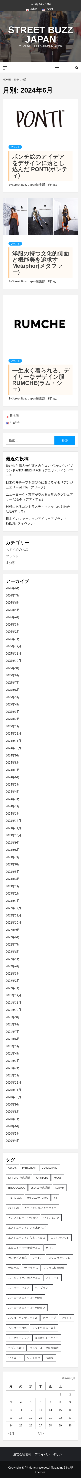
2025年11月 (13, 653)
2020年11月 (13, 1090)
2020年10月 (13, 1097)
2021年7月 (13, 1032)
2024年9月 (13, 755)
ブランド (15, 147)
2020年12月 (13, 1082)
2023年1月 (13, 901)
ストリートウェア (18, 1287)
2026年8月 (13, 588)
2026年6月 (13, 602)
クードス (37, 1257)
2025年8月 (13, 675)
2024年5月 (13, 784)
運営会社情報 (22, 1454)
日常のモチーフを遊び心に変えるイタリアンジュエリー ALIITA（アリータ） (39, 484)
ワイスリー (14, 1358)
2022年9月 (13, 930)
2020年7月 (13, 1119)
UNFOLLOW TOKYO (37, 1197)
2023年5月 (13, 872)
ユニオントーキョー (47, 1338)
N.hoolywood (16, 1187)
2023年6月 (13, 864)
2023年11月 (13, 828)
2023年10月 (13, 835)
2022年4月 (13, 966)
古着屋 (49, 1358)
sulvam (59, 1187)
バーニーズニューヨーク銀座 (25, 1298)
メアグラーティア (18, 1338)
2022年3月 (13, 973)
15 (60, 1410)
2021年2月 (13, 1068)
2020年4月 (13, 1141)
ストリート (52, 1277)
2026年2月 (13, 632)
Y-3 (55, 1197)
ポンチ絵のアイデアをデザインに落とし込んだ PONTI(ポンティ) (40, 166)
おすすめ (13, 1207)
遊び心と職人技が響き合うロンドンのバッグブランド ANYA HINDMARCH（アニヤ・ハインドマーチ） (39, 470)
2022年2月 (13, 981)
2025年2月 (13, 719)
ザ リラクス (31, 1267)
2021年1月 (13, 1075)
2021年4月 (13, 1053)
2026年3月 (13, 624)
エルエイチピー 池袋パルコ (24, 1247)
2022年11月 (13, 915)
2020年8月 (13, 1111)
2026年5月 (13, 610)
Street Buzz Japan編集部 (29, 184)
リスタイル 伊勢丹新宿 (44, 1348)
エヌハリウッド (60, 1237)
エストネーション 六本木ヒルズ (27, 1227)
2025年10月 (13, 661)
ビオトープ (49, 1318)
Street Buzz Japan (40, 35)
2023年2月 (13, 893)
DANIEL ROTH (29, 1167)
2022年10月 (13, 922)
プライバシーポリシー (50, 1454)
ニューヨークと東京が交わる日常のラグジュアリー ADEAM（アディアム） (39, 496)
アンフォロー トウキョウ (23, 1217)
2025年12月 (13, 646)
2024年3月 (13, 799)
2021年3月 (13, 1061)
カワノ (50, 1247)
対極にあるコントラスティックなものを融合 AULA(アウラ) (38, 509)
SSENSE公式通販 (40, 1187)
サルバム (13, 1267)
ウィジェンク (51, 1217)
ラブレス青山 (16, 1348)
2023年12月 (13, 821)
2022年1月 (13, 988)
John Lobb (41, 1177)
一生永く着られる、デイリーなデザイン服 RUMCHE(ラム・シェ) (41, 379)
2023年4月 (13, 879)
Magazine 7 (58, 1467)
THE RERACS (15, 1197)
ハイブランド (43, 1287)
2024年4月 (13, 792)
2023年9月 (13, 843)
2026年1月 (13, 639)
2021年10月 (13, 1010)
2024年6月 (13, 777)
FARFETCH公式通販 (19, 1177)
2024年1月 (13, 813)
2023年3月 (13, 886)
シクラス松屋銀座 (54, 1267)
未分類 (10, 563)
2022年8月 (13, 937)
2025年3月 (13, 712)
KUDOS (58, 1177)
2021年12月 (13, 995)
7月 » (40, 1433)
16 (70, 1410)
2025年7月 (13, 683)
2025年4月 (13, 704)
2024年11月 (13, 741)
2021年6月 (13, 1039)
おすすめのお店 (17, 549)
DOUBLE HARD (49, 1167)
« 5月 (11, 1433)
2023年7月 (13, 857)
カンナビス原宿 (17, 1257)
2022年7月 (13, 944)
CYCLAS (12, 1167)
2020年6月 (13, 1126)
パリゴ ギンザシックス (22, 1318)
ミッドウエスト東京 (44, 1328)
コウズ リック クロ (59, 1257)
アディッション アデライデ (40, 1207)
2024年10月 (13, 748)
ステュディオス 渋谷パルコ (24, 1277)
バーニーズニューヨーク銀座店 (26, 1308)
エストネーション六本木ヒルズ (26, 1237)
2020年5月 (13, 1133)
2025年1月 (13, 726)
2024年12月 (13, 733)
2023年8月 (13, 850)
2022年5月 (13, 959)
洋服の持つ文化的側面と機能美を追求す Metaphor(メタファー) (40, 262)
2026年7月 (13, 595)
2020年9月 (13, 1104)
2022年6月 (13, 952)
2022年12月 (13, 908)
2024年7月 (13, 770)
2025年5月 (13, 697)
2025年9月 (13, 668)
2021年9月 (13, 1017)
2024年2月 (13, 806)
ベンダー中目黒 (17, 1328)
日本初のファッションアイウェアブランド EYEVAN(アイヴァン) (36, 521)
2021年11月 (13, 1003)
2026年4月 (13, 617)
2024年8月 (13, 762)
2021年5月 (13, 1046)
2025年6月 (13, 690)
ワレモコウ (33, 1358)
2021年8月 (13, 1024)
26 (30, 1425)
